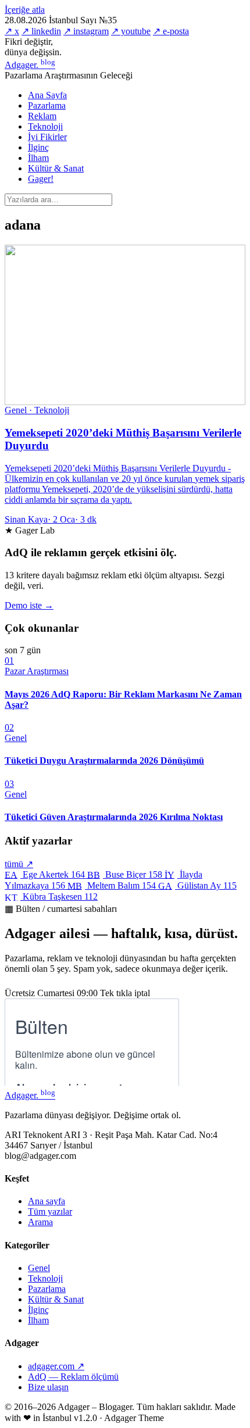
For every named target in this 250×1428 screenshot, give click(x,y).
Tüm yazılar (50, 1211)
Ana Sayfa (47, 95)
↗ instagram (86, 31)
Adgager (30, 65)
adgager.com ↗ (56, 1366)
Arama (40, 1222)
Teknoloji (45, 126)
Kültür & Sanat (56, 168)
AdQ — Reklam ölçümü (73, 1377)
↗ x (12, 31)
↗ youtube (131, 31)
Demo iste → (29, 605)
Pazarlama (47, 105)
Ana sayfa (46, 1201)
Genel (39, 1268)
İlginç (38, 147)
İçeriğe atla (25, 10)
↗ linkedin (41, 31)
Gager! (40, 179)
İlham (38, 158)
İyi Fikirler (47, 137)
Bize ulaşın (48, 1387)
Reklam (42, 116)
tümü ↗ (19, 864)
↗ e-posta (171, 31)
